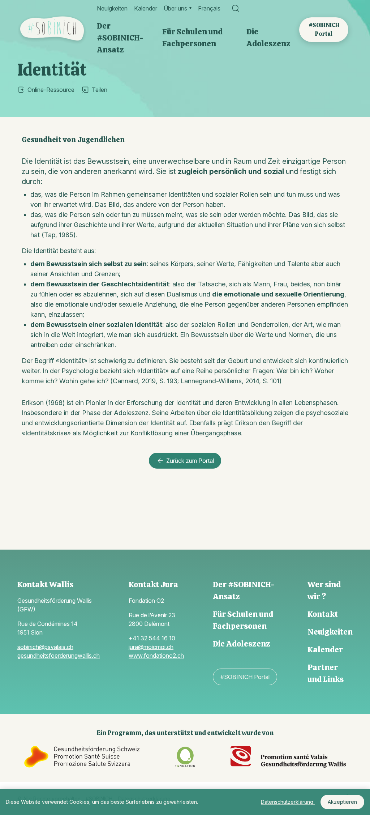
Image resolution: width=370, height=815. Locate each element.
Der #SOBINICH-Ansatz (120, 38)
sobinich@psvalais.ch (45, 646)
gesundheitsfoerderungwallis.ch (58, 655)
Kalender (145, 8)
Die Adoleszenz (268, 37)
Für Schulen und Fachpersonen (192, 37)
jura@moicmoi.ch (151, 646)
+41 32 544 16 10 (152, 638)
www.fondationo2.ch (156, 655)
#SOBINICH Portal (324, 29)
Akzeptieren (342, 802)
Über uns (175, 8)
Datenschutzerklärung (288, 802)
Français (209, 8)
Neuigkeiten (112, 8)
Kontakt (322, 614)
